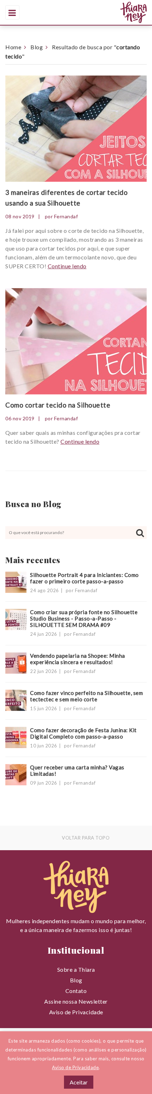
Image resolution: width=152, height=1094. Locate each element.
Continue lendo (67, 266)
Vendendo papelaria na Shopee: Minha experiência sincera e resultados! (77, 658)
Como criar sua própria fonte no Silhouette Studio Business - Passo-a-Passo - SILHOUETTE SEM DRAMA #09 (84, 618)
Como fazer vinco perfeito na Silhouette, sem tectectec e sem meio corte (86, 696)
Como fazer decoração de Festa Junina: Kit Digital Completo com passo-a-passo (83, 733)
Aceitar (79, 1082)
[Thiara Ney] (100, 12)
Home (13, 47)
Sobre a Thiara (76, 969)
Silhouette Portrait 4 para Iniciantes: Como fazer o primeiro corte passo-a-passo (84, 578)
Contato (76, 990)
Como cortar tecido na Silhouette (57, 405)
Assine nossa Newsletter (76, 1001)
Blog (36, 47)
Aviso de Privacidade (76, 1012)
